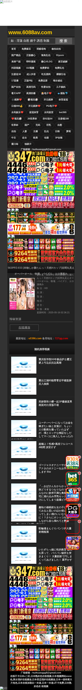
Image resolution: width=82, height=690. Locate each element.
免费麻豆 (26, 49)
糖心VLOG (47, 61)
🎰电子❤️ (46, 93)
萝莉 (68, 131)
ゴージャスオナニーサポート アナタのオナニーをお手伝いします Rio (55, 468)
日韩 (57, 131)
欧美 (35, 137)
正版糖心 (31, 55)
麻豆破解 (62, 61)
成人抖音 (31, 74)
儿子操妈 (60, 87)
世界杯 (14, 125)
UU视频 (30, 68)
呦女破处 (57, 80)
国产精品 (16, 55)
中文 (13, 137)
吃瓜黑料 (46, 74)
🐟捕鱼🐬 (62, 93)
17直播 (15, 80)
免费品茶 (43, 80)
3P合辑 (58, 137)
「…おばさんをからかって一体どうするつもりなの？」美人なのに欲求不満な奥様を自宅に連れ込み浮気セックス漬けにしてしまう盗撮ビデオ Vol (56, 493)
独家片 (28, 144)
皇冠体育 (33, 112)
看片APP (16, 93)
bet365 (62, 112)
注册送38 (16, 74)
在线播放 (24, 327)
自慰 (59, 125)
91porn (60, 55)
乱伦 (46, 131)
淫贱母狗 (41, 49)
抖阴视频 (16, 68)
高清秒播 (31, 93)
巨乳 (48, 125)
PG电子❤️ (51, 106)
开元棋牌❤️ (34, 106)
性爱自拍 (45, 87)
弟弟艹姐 (16, 61)
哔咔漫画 (31, 61)
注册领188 (63, 118)
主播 (35, 131)
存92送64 (47, 118)
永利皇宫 (48, 112)
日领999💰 (17, 106)
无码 (38, 125)
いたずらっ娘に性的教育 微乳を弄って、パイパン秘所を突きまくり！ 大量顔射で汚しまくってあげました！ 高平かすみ (55, 556)
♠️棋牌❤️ (16, 99)
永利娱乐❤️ (17, 112)
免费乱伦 (59, 68)
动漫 (46, 137)
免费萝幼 (44, 68)
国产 (27, 125)
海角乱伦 (45, 55)
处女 (24, 137)
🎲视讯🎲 (33, 99)
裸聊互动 (61, 74)
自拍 (13, 131)
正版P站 (28, 80)
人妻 (24, 131)
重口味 (14, 144)
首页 (13, 49)
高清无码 (31, 87)
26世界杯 (32, 118)
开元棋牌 (48, 99)
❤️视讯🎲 (16, 118)
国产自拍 (16, 87)
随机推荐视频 (42, 349)
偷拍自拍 (56, 49)
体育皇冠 (63, 99)
